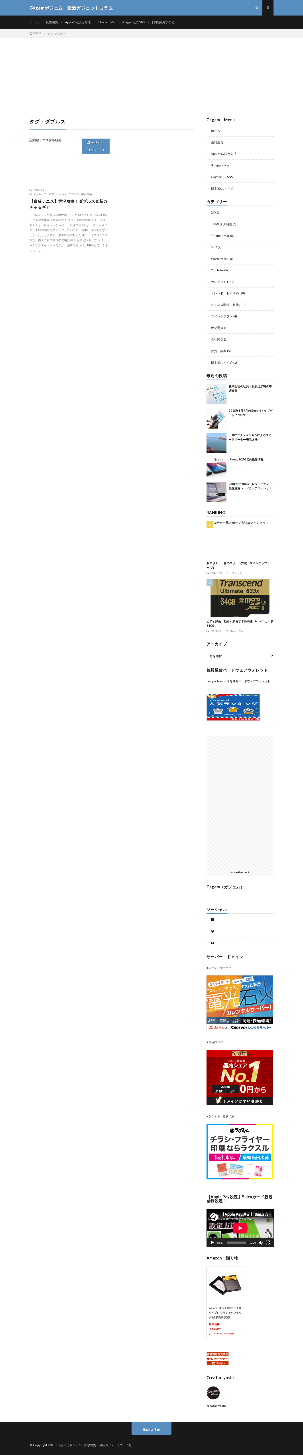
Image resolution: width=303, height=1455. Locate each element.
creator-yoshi (216, 1406)
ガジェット (98, 150)
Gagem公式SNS (134, 22)
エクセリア (40, 194)
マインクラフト (222, 316)
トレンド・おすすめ (225, 293)
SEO (214, 247)
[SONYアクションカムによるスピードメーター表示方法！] (216, 443)
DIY (213, 212)
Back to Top (151, 1429)
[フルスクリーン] (268, 1242)
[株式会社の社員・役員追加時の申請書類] (216, 394)
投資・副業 (218, 351)
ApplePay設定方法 (78, 22)
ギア (51, 194)
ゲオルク (61, 194)
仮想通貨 (52, 22)
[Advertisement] (151, 71)
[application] (240, 1228)
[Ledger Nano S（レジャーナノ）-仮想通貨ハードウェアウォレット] (216, 492)
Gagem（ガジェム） (226, 887)
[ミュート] (260, 1242)
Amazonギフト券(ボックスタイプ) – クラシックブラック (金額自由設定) (225, 1312)
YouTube (96, 142)
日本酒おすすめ (222, 362)
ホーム (34, 22)
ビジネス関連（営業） (226, 305)
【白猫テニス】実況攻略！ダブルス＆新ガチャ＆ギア (69, 204)
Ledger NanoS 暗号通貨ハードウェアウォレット (238, 681)
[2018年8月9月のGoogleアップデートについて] (216, 419)
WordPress (219, 258)
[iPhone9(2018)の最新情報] (216, 467)
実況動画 (86, 194)
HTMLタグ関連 (221, 224)
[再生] (212, 1242)
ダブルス (74, 194)
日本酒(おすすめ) (163, 22)
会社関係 (217, 339)
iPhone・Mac (107, 22)
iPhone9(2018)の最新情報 (246, 459)
